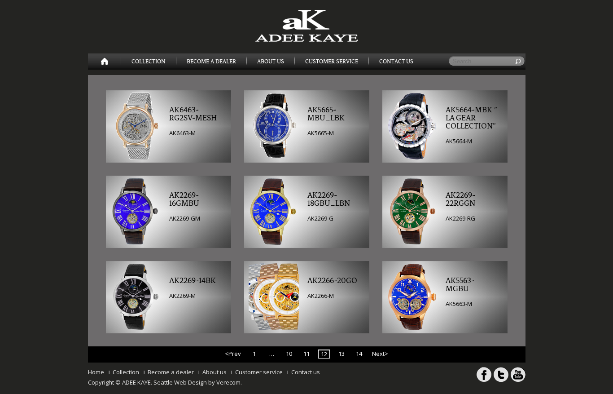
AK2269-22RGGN (460, 199)
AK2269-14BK (192, 281)
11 (306, 354)
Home (96, 372)
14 (359, 354)
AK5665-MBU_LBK (326, 114)
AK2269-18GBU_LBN (328, 199)
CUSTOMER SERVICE (331, 61)
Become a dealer (171, 372)
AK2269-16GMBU (184, 199)
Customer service (259, 372)
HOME (104, 61)
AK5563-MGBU (460, 285)
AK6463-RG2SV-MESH (193, 114)
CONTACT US (396, 61)
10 (289, 354)
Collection (148, 61)
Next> (380, 354)
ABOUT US (270, 61)
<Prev (233, 354)
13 (341, 354)
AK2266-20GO (332, 281)
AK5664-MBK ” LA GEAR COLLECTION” (471, 118)
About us (214, 372)
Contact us (305, 372)
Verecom (228, 382)
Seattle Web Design (180, 382)
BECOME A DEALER (211, 61)
